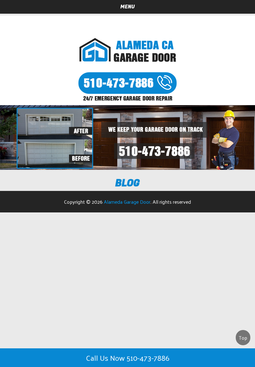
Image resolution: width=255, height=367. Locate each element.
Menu (127, 7)
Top (243, 337)
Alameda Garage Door (127, 201)
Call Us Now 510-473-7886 (127, 358)
